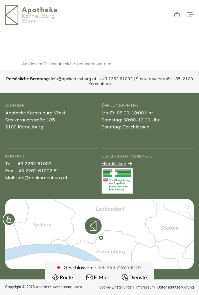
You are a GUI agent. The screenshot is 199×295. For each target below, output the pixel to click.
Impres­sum (145, 287)
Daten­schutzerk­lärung (175, 287)
